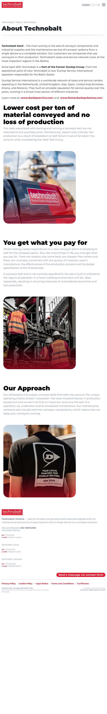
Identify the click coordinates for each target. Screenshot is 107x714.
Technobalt (8, 22)
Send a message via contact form (81, 574)
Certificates (83, 583)
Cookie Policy (25, 583)
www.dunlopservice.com (37, 97)
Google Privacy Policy (34, 590)
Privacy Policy (9, 583)
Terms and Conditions (62, 583)
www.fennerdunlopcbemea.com (81, 97)
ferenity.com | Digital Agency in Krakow (92, 590)
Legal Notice (42, 583)
